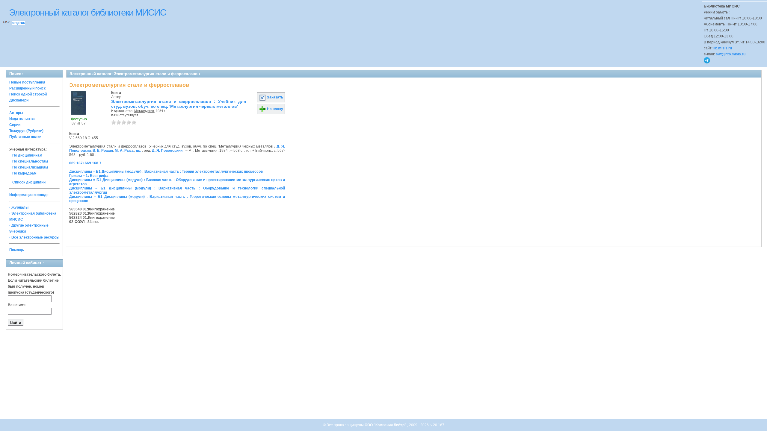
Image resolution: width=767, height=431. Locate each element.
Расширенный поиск (27, 88)
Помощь (16, 250)
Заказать (274, 97)
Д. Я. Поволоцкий (167, 150)
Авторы (16, 113)
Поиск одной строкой (28, 94)
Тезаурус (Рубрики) (26, 131)
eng (15, 23)
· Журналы (18, 207)
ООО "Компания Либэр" (386, 425)
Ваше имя (16, 305)
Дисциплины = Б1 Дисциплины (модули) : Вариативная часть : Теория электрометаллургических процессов (166, 171)
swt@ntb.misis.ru (730, 54)
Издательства (22, 119)
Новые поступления (27, 82)
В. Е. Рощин (103, 150)
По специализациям (30, 167)
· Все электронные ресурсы (34, 237)
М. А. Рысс (124, 150)
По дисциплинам (27, 155)
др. (138, 150)
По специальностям (30, 161)
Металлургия (144, 111)
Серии (14, 125)
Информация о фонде (29, 195)
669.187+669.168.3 (85, 163)
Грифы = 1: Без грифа (88, 176)
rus (22, 23)
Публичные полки (25, 137)
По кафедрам (24, 173)
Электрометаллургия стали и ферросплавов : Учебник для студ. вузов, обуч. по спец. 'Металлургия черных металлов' (178, 104)
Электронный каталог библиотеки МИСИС (87, 12)
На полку (274, 109)
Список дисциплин (29, 182)
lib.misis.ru (722, 48)
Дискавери (18, 100)
